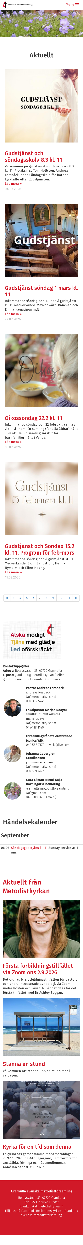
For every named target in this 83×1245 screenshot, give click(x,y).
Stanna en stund (24, 1064)
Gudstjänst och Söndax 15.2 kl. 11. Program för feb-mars (39, 549)
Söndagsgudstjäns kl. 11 (29, 848)
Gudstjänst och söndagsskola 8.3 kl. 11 (33, 156)
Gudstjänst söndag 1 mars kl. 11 (41, 291)
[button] (77, 5)
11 (68, 598)
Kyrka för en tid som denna (37, 1147)
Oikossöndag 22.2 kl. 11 (33, 418)
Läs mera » (13, 184)
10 (60, 598)
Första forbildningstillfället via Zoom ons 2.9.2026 (38, 969)
